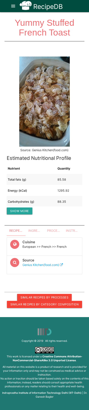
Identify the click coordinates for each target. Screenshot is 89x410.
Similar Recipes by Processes (44, 297)
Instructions (74, 230)
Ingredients (36, 230)
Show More (19, 211)
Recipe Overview (17, 230)
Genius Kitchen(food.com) (41, 265)
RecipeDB (47, 6)
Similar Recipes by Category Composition (44, 304)
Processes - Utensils (55, 230)
